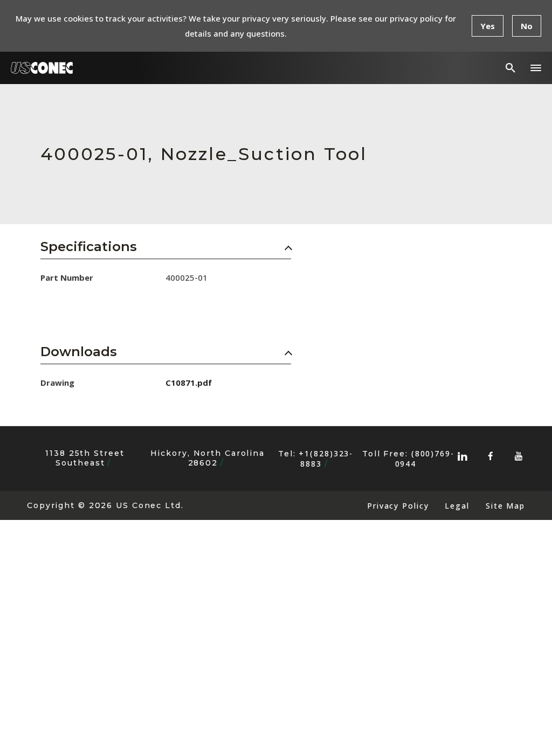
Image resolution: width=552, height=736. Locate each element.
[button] (535, 67)
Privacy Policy (398, 506)
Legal (457, 506)
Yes (487, 25)
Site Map (505, 506)
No (527, 25)
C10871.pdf (188, 382)
